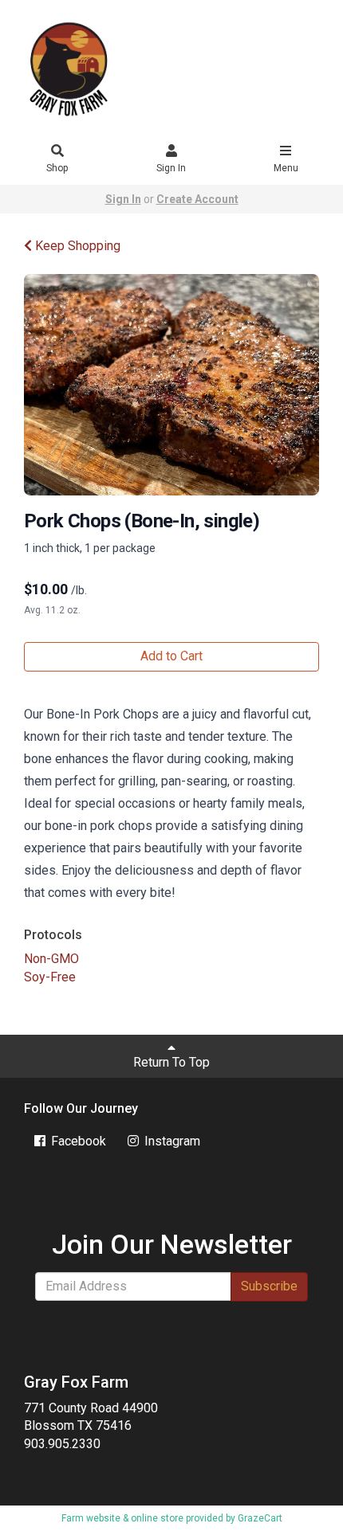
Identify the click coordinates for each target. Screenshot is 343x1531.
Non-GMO (51, 958)
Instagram (170, 1141)
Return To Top (171, 1062)
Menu (286, 168)
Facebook (77, 1141)
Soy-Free (50, 977)
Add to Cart (171, 656)
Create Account (197, 199)
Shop (57, 168)
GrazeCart (260, 1518)
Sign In (171, 168)
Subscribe (269, 1286)
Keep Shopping (76, 245)
